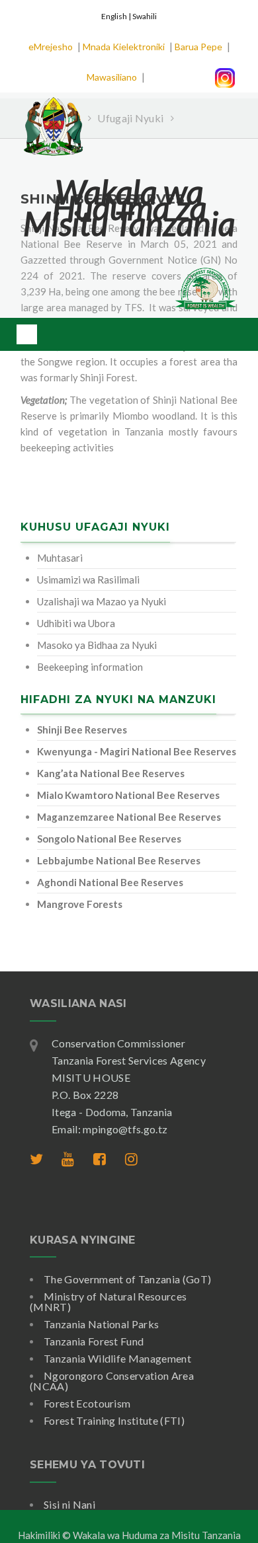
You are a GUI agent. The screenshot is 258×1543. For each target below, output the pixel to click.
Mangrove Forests (79, 904)
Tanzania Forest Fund (94, 1341)
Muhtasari (60, 558)
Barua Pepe (198, 46)
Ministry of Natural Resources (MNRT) (108, 1301)
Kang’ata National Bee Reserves (111, 773)
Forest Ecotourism (87, 1403)
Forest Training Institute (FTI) (114, 1420)
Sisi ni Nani (69, 1504)
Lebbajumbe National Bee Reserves (118, 860)
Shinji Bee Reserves (82, 729)
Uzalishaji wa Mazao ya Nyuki (101, 601)
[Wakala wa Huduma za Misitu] (53, 118)
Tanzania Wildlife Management (117, 1358)
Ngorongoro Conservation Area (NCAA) (112, 1380)
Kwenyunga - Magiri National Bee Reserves (136, 751)
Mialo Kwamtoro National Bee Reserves (128, 795)
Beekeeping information (90, 667)
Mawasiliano (112, 77)
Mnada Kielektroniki (124, 46)
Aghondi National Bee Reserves (110, 882)
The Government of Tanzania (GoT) (127, 1279)
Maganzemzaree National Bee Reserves (129, 817)
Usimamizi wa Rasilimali (88, 579)
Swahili (144, 16)
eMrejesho (50, 46)
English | (116, 16)
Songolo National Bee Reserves (109, 839)
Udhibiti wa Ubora (76, 623)
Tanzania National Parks (101, 1324)
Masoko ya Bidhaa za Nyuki (97, 645)
